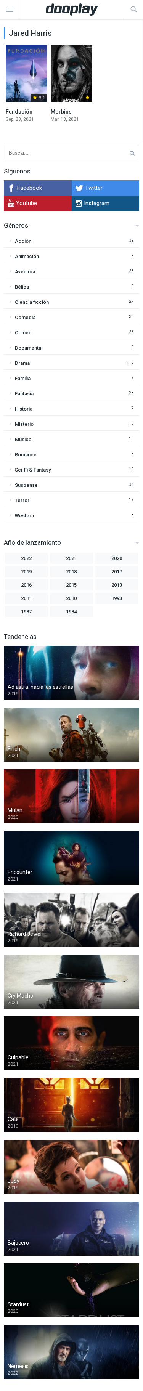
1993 (116, 598)
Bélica (22, 287)
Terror (22, 500)
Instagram (96, 203)
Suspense (26, 485)
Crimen (23, 332)
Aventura (25, 271)
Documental (28, 348)
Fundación (19, 112)
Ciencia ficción (32, 302)
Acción (23, 241)
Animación (27, 256)
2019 (26, 571)
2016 (26, 585)
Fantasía (24, 393)
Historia (23, 409)
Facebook (29, 188)
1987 (26, 611)
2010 (71, 598)
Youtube (26, 203)
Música (23, 439)
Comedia (25, 317)
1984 (71, 611)
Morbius (61, 112)
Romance (26, 454)
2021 (71, 558)
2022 (26, 558)
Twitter (94, 188)
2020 (116, 558)
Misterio (24, 424)
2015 (71, 585)
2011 (26, 598)
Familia (23, 378)
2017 (116, 571)
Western (24, 515)
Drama (22, 363)
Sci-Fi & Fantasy (33, 470)
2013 (116, 585)
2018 (71, 571)
